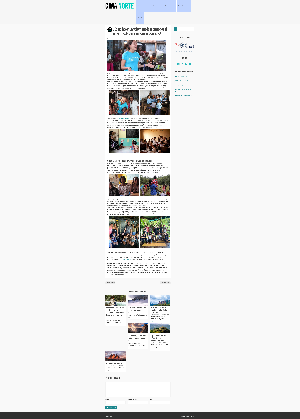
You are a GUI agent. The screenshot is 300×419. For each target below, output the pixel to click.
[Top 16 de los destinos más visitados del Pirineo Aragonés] (160, 328)
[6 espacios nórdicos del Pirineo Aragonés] (138, 300)
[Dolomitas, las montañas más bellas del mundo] (138, 328)
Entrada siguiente (165, 282)
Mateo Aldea (111, 365)
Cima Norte (111, 38)
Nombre (107, 399)
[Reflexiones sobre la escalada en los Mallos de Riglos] (160, 300)
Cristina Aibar (111, 317)
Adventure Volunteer (124, 118)
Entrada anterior (110, 282)
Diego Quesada (155, 314)
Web (151, 399)
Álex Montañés (133, 340)
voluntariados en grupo (124, 259)
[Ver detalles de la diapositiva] (184, 45)
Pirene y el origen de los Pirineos (182, 76)
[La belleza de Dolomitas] (115, 356)
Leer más (136, 317)
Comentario (107, 381)
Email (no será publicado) (133, 399)
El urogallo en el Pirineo (180, 85)
